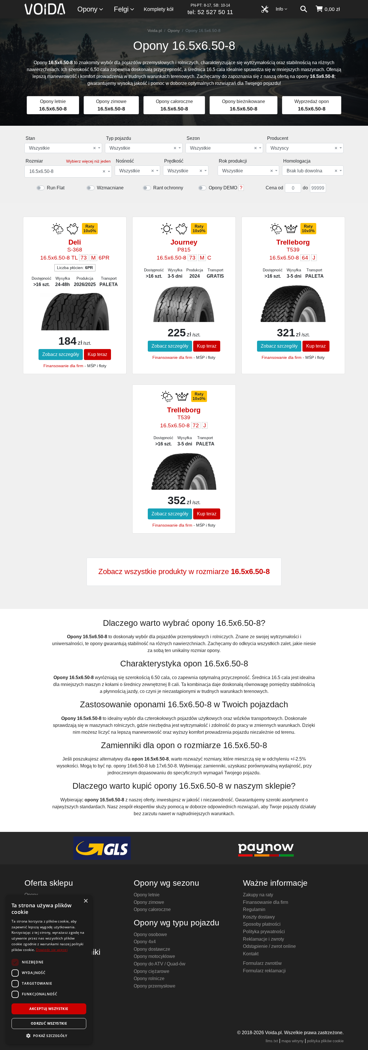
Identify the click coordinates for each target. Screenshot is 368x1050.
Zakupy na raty (258, 894)
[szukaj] (303, 9)
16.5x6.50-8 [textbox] (67, 171)
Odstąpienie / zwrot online (269, 946)
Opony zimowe (149, 902)
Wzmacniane (110, 187)
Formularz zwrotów (262, 963)
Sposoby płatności (262, 924)
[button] (49, 1035)
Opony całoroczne (152, 909)
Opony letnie (147, 894)
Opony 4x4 (145, 941)
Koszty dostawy (259, 916)
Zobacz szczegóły (60, 354)
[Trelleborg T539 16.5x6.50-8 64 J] (293, 303)
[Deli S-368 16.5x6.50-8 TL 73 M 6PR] (74, 319)
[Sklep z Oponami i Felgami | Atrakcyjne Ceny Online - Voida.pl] (46, 9)
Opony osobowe (150, 934)
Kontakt (250, 953)
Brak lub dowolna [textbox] (312, 171)
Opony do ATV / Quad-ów (159, 963)
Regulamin (254, 909)
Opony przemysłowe (154, 986)
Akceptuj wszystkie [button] (48, 1008)
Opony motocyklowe (154, 956)
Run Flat (55, 187)
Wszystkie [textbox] (62, 148)
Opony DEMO (223, 187)
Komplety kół (158, 9)
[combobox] (63, 148)
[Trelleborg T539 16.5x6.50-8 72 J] (184, 471)
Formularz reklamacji (264, 970)
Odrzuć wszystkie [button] (49, 1023)
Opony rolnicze (149, 978)
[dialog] (49, 969)
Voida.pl (154, 30)
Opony (87, 9)
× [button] (85, 901)
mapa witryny (292, 1041)
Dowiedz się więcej (52, 949)
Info (279, 9)
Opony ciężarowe (151, 971)
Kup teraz (97, 354)
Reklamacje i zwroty (263, 939)
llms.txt (272, 1041)
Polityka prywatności (264, 931)
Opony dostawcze (152, 949)
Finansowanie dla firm (63, 365)
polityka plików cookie (325, 1041)
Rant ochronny (168, 187)
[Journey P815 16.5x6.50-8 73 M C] (184, 309)
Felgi (121, 9)
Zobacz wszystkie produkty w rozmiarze (184, 571)
